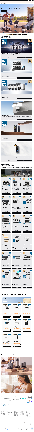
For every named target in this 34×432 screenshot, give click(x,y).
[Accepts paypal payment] (29, 401)
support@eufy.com (8, 403)
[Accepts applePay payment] (28, 400)
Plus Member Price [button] (6, 346)
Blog (26, 411)
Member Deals (24, 34)
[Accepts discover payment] (29, 400)
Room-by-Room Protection (17, 34)
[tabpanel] (16, 229)
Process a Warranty (22, 412)
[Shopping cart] (29, 3)
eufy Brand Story (27, 410)
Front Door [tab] (13, 167)
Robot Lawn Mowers (3, 413)
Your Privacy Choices (4, 429)
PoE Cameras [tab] (9, 167)
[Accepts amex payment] (31, 398)
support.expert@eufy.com (6, 404)
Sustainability (27, 414)
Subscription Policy (25, 429)
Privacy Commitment (28, 413)
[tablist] (16, 167)
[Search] (28, 3)
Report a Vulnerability (22, 413)
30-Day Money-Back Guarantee (16, 399)
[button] (20, 399)
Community (27, 415)
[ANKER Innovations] (30, 0)
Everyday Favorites (9, 34)
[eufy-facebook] (30, 397)
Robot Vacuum (2, 410)
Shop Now (24, 57)
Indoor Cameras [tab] (23, 167)
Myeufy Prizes (9, 415)
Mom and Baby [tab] (28, 167)
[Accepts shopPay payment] (31, 401)
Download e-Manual (22, 414)
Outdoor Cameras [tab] (4, 167)
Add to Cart (6, 192)
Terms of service (16, 429)
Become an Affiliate (16, 414)
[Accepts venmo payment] (28, 402)
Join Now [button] (5, 301)
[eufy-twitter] (32, 397)
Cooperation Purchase (16, 410)
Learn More (9, 57)
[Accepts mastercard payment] (28, 401)
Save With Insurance (16, 415)
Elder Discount (15, 413)
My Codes (8, 411)
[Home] (3, 3)
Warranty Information (22, 411)
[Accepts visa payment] (29, 402)
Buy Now (6, 268)
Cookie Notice (20, 429)
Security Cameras (3, 411)
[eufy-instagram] (28, 397)
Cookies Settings (11, 429)
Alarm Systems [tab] (17, 167)
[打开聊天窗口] (32, 428)
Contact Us (27, 412)
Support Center (21, 410)
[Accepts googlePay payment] (31, 400)
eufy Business (15, 411)
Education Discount (16, 412)
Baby (1, 412)
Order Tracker (9, 410)
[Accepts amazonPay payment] (29, 398)
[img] (28, 398)
